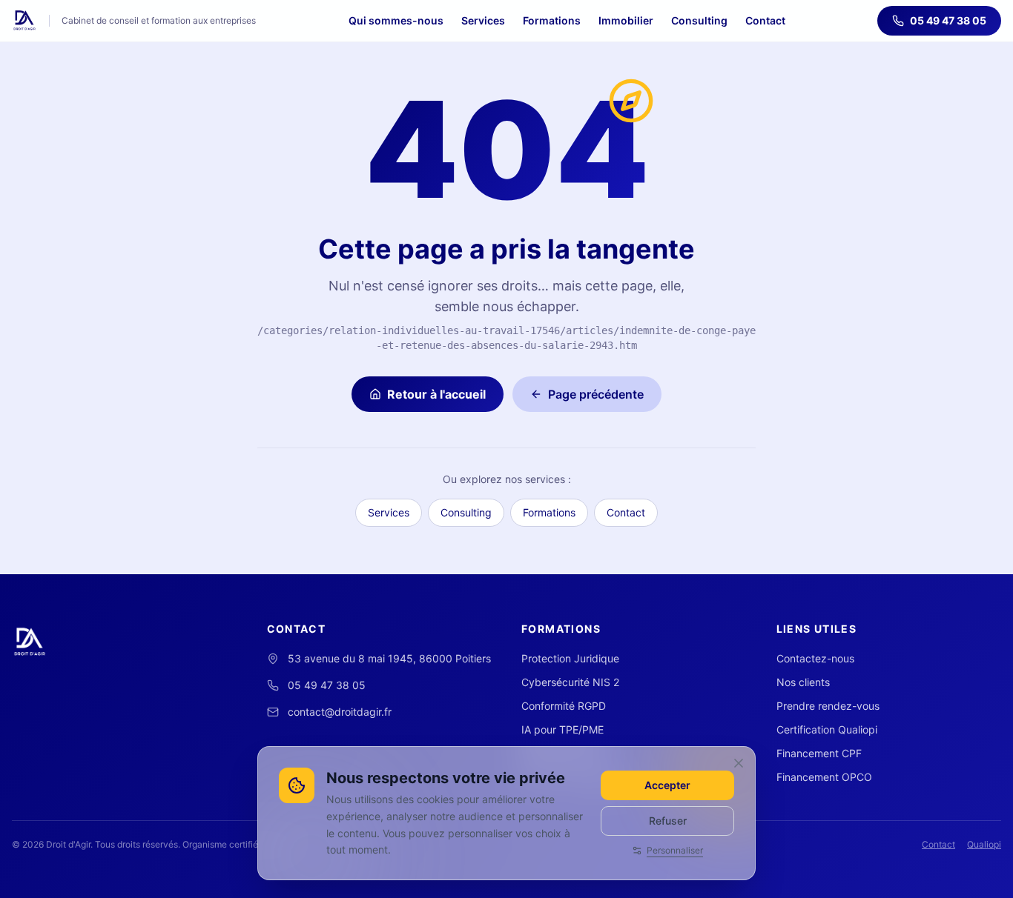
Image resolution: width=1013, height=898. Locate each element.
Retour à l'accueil (436, 394)
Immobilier (625, 20)
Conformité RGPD (563, 705)
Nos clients (803, 682)
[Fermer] (738, 763)
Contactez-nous (815, 658)
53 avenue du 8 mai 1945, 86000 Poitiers (389, 658)
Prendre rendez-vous (828, 705)
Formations (552, 20)
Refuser (668, 820)
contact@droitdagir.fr (340, 711)
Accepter (667, 785)
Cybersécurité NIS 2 (570, 682)
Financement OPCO (824, 777)
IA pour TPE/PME (562, 729)
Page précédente (596, 394)
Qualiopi (984, 844)
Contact (765, 20)
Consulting (699, 20)
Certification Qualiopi (826, 729)
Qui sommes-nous (396, 20)
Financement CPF (819, 753)
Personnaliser (675, 850)
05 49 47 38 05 (948, 20)
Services (483, 20)
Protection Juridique (570, 658)
